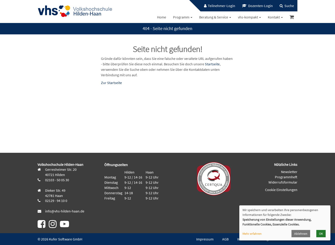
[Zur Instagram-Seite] (53, 226)
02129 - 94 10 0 (55, 200)
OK (321, 234)
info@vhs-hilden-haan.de (64, 211)
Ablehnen (300, 234)
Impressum (205, 239)
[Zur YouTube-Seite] (64, 226)
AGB (225, 239)
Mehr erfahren (252, 234)
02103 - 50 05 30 (56, 180)
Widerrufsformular (282, 182)
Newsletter (289, 171)
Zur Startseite (111, 82)
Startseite (212, 64)
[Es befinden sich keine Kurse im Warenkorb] (291, 17)
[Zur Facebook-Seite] (41, 226)
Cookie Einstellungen (281, 189)
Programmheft (286, 177)
